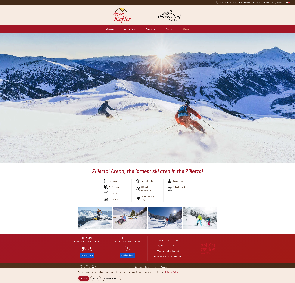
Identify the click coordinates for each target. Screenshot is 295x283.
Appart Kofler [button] (130, 29)
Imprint (156, 267)
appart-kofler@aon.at (243, 2)
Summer (169, 29)
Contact (280, 2)
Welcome (110, 29)
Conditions (139, 267)
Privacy (148, 267)
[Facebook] (90, 248)
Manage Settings (111, 278)
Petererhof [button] (150, 29)
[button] (95, 218)
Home (130, 267)
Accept (84, 278)
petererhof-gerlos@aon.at (264, 2)
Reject (95, 278)
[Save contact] (83, 248)
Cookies (164, 267)
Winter (186, 29)
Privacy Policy (171, 272)
